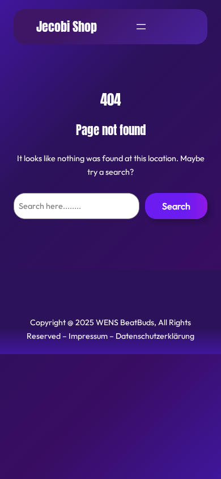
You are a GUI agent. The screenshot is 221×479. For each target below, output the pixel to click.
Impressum (88, 336)
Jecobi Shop (66, 26)
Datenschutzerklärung (155, 336)
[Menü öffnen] (141, 26)
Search (176, 206)
